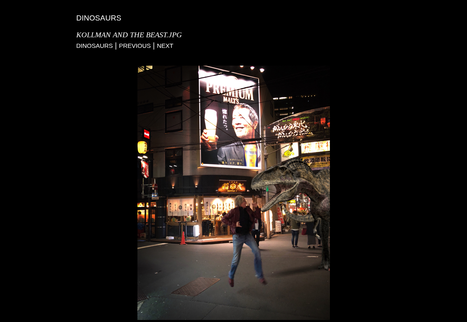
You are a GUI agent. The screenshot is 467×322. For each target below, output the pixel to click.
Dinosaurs (94, 45)
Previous (135, 45)
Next (165, 45)
